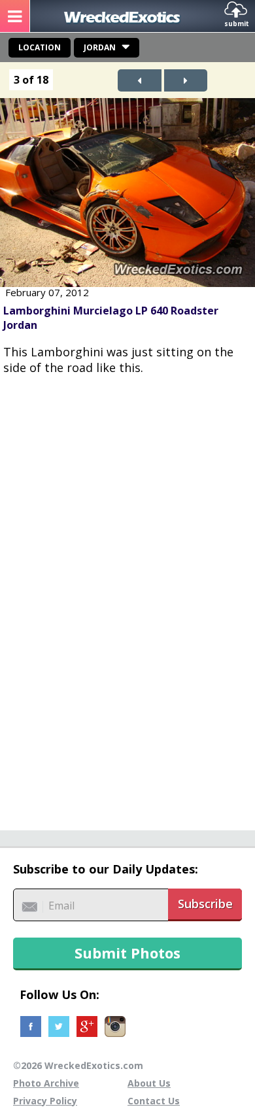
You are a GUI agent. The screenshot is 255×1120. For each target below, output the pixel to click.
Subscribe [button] (205, 903)
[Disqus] (127, 595)
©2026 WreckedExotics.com (78, 1065)
